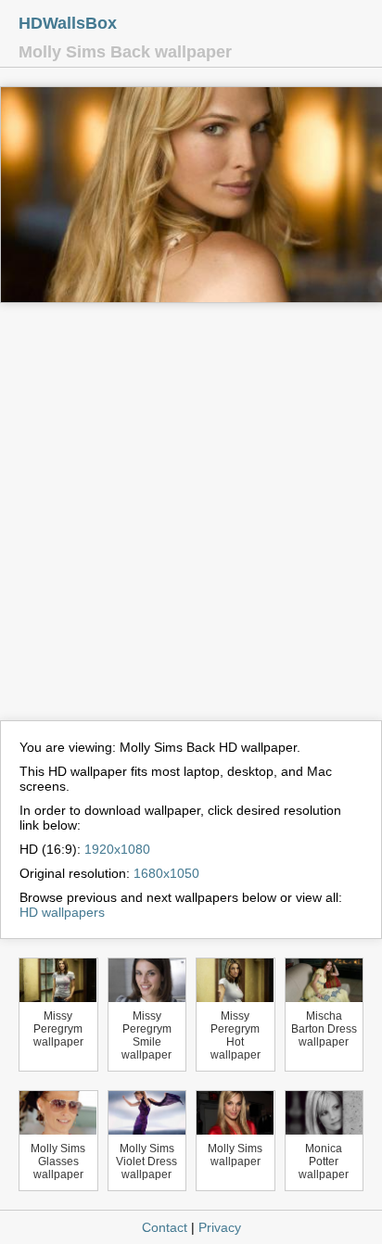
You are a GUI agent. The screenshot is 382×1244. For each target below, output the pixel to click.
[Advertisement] (191, 520)
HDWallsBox (68, 23)
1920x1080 (117, 849)
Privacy (219, 1227)
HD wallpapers (62, 912)
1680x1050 (166, 873)
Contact (164, 1227)
